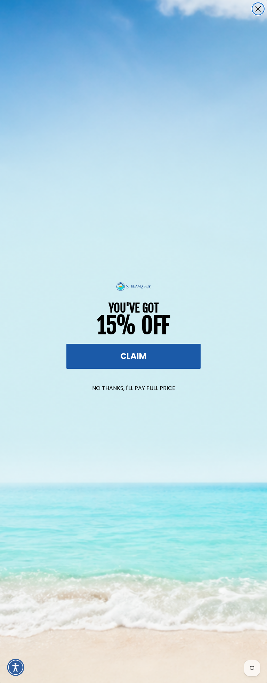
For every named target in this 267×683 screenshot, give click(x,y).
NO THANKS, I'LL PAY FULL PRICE (133, 388)
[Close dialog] (258, 9)
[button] (15, 667)
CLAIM (133, 356)
